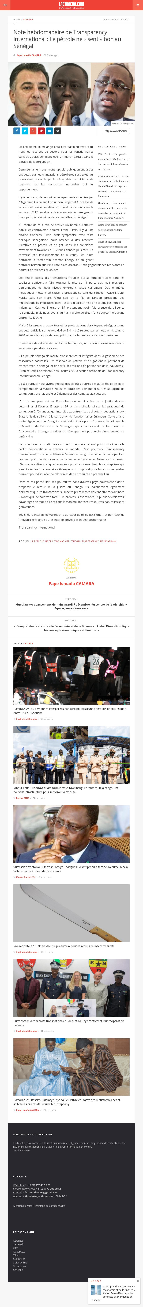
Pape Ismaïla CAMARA (29, 55)
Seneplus (18, 1269)
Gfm (15, 1248)
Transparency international (99, 541)
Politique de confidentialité (50, 1205)
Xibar (16, 1255)
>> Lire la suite (21, 1150)
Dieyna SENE (22, 798)
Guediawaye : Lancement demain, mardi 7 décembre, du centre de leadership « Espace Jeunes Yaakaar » (112, 210)
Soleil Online (20, 1262)
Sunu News (19, 1266)
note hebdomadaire (57, 541)
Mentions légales (22, 1205)
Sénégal (76, 541)
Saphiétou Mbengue (26, 719)
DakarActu (19, 1251)
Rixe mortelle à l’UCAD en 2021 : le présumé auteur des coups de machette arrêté (64, 946)
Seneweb (18, 1244)
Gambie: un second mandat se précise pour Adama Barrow (112, 229)
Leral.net (18, 1240)
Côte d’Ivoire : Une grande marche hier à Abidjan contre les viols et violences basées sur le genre (113, 162)
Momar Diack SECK (25, 877)
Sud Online (19, 1259)
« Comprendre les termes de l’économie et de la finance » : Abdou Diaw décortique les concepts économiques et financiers (113, 186)
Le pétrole (37, 541)
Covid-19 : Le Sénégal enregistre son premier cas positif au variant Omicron (112, 246)
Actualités (28, 19)
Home (16, 19)
